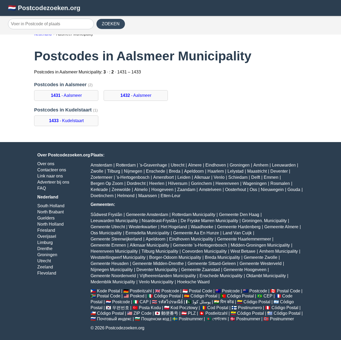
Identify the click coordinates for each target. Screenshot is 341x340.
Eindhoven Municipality (191, 239)
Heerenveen (227, 183)
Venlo (219, 177)
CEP (268, 296)
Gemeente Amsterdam (147, 214)
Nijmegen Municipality (112, 269)
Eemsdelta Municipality (147, 233)
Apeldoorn (194, 171)
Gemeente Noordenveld (113, 275)
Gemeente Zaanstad (200, 269)
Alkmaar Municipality (149, 245)
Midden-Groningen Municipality (260, 245)
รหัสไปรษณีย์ (170, 302)
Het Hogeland (174, 227)
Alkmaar (202, 177)
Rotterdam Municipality (193, 214)
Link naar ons (50, 176)
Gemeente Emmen (108, 245)
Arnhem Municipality (278, 251)
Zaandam (186, 189)
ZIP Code (142, 313)
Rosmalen (280, 183)
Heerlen (156, 183)
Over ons (45, 163)
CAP (144, 302)
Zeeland (45, 267)
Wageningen (255, 183)
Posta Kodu (150, 307)
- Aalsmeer (66, 95)
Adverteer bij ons (53, 182)
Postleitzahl (141, 291)
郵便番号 (169, 313)
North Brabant (50, 212)
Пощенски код (155, 319)
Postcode (170, 291)
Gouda (293, 189)
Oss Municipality (106, 233)
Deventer (279, 171)
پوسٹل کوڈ (201, 302)
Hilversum (177, 183)
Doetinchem (102, 195)
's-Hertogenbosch (132, 177)
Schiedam (237, 177)
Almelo (141, 189)
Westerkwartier (143, 227)
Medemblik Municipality (113, 282)
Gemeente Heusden (110, 263)
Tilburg (113, 171)
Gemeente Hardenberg (239, 227)
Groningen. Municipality (264, 220)
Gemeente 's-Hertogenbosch (200, 245)
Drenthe (44, 248)
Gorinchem (201, 183)
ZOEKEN (111, 24)
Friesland (46, 230)
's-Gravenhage (153, 165)
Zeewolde (121, 189)
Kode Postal (108, 291)
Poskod (137, 296)
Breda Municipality (222, 257)
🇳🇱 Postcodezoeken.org (44, 7)
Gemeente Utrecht (108, 227)
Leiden (183, 177)
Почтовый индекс (114, 319)
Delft (255, 177)
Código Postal (167, 296)
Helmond (126, 195)
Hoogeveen (162, 189)
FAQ (41, 188)
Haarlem (216, 171)
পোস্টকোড (219, 319)
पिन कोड (227, 302)
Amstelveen (210, 189)
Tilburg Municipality (159, 251)
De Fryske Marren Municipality (209, 220)
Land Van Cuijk (237, 233)
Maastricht (257, 171)
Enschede (155, 171)
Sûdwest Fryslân (106, 214)
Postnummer (191, 319)
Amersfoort (163, 177)
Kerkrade (99, 189)
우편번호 (120, 307)
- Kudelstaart (66, 120)
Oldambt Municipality (266, 275)
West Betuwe (242, 251)
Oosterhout (235, 189)
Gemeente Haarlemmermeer (244, 239)
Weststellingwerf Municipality (118, 257)
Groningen (47, 254)
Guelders (46, 218)
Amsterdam (101, 165)
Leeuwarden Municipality (114, 220)
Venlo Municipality (156, 282)
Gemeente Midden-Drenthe (158, 263)
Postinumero (250, 307)
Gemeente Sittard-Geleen (212, 263)
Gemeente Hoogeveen (245, 269)
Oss (253, 189)
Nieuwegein (272, 189)
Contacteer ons (51, 170)
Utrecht (44, 261)
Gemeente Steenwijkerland (116, 239)
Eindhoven (215, 165)
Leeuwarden (284, 165)
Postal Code (200, 291)
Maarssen (147, 195)
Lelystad (235, 171)
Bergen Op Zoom (107, 183)
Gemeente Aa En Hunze (196, 233)
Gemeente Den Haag (239, 214)
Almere (195, 165)
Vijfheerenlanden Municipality (168, 275)
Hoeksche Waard (193, 282)
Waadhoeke (202, 227)
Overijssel (46, 236)
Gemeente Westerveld (260, 263)
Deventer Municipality (156, 269)
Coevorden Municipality (204, 251)
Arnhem (260, 165)
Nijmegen (133, 171)
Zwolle (97, 171)
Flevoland (46, 273)
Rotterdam (126, 165)
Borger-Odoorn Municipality (175, 257)
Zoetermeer (101, 177)
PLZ (192, 313)
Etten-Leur (170, 195)
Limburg (45, 242)
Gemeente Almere (281, 227)
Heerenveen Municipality (114, 251)
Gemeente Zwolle (260, 257)
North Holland (50, 224)
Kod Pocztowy (184, 307)
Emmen (271, 177)
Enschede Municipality (221, 275)
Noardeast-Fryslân (159, 220)
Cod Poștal (217, 307)
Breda (174, 171)
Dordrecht (136, 183)
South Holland (50, 206)
